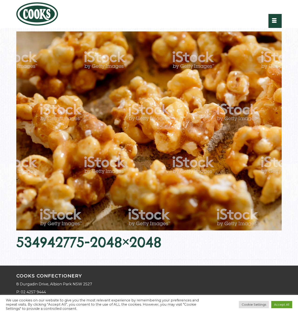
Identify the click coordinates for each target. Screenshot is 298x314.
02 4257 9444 (33, 292)
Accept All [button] (281, 304)
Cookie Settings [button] (254, 304)
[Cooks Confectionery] (40, 14)
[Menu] (275, 21)
